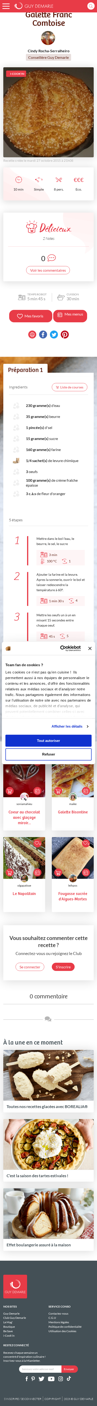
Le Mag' (8, 1322)
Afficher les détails (67, 726)
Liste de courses (71, 387)
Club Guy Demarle (14, 1318)
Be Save (8, 1331)
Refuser (48, 754)
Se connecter (30, 967)
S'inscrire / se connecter (22, 1399)
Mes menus (74, 314)
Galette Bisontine (73, 812)
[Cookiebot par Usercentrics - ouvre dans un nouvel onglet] (61, 648)
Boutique (9, 1326)
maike (73, 804)
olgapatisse (24, 885)
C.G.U (52, 1318)
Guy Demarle (11, 1313)
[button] (6, 6)
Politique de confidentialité (64, 1326)
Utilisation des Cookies (62, 1331)
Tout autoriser (48, 741)
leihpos (72, 885)
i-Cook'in (9, 1335)
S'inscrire (63, 967)
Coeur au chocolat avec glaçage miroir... (24, 817)
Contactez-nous (58, 1313)
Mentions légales (58, 1322)
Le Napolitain (24, 894)
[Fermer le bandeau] (90, 648)
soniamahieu (24, 804)
